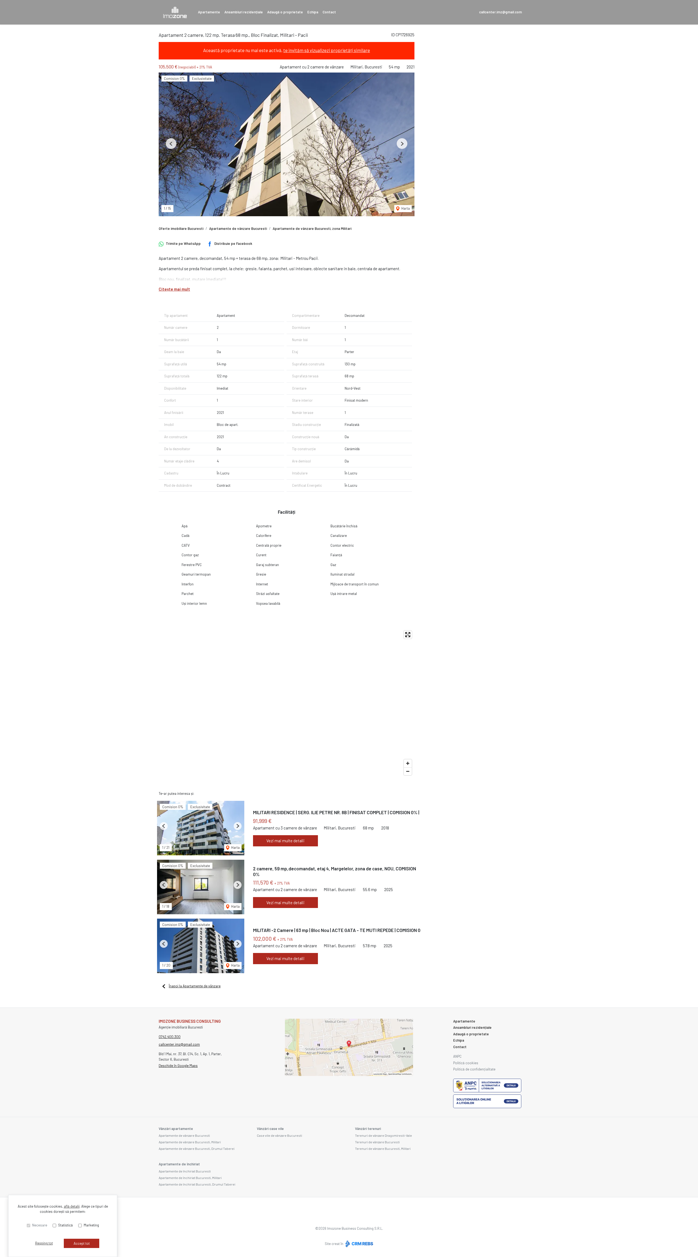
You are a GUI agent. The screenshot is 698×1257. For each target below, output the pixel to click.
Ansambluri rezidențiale (243, 12)
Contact (329, 12)
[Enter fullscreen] (408, 635)
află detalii (72, 1206)
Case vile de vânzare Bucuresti (279, 1135)
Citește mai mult (174, 289)
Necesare (39, 1225)
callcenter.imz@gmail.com (500, 12)
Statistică (65, 1225)
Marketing (91, 1225)
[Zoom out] (408, 771)
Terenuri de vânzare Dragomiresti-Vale (383, 1135)
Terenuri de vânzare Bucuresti (377, 1142)
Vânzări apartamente (176, 1128)
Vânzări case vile (270, 1128)
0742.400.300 (169, 1037)
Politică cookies (465, 1063)
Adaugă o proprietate (285, 12)
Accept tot (82, 1243)
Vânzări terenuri (368, 1128)
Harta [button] (405, 208)
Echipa (312, 12)
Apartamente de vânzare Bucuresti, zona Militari (312, 228)
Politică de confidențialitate (474, 1069)
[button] (171, 143)
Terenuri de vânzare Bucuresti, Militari (383, 1148)
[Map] (286, 703)
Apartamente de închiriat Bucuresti (185, 1171)
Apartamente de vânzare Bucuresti (238, 228)
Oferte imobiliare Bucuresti (181, 228)
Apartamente (209, 12)
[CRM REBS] (358, 1243)
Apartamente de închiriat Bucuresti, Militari (190, 1178)
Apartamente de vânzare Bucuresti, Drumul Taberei (196, 1148)
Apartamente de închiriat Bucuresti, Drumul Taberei (197, 1184)
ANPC (457, 1056)
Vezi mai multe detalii (285, 840)
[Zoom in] (408, 763)
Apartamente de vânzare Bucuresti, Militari (190, 1142)
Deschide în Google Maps (178, 1065)
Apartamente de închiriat (179, 1164)
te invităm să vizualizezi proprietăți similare (326, 50)
